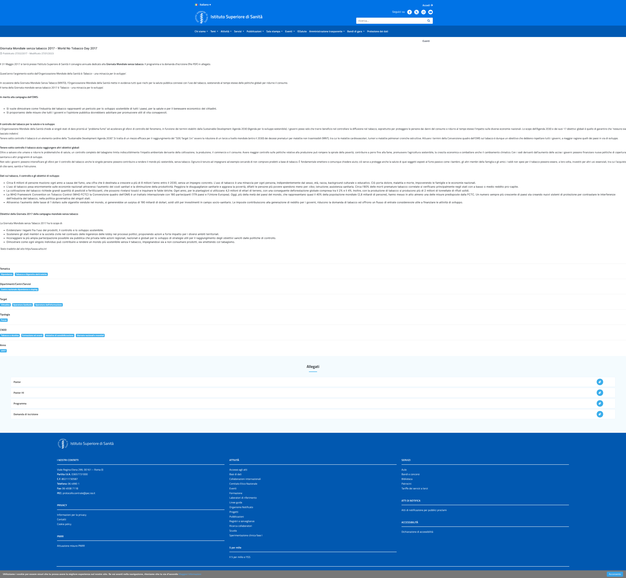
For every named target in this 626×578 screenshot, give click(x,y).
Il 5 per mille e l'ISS (239, 557)
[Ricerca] (428, 20)
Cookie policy (64, 524)
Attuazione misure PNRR (71, 546)
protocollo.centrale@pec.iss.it (79, 493)
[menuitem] (201, 31)
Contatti (61, 519)
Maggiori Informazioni (190, 574)
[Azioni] (196, 5)
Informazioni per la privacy (71, 515)
